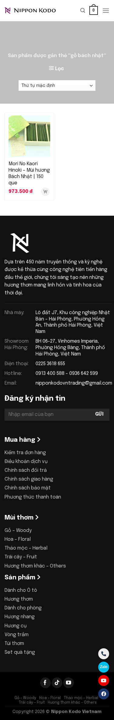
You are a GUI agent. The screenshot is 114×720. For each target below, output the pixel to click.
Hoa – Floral (18, 539)
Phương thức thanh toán (33, 497)
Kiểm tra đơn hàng (25, 452)
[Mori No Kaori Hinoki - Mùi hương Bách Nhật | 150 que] (29, 136)
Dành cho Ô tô (21, 590)
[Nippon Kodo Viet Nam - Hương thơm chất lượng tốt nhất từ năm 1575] (35, 10)
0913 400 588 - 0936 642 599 (67, 373)
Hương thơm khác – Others (35, 566)
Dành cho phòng (23, 608)
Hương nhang (20, 616)
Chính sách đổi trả (26, 470)
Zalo (103, 667)
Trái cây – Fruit (21, 557)
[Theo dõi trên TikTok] (57, 682)
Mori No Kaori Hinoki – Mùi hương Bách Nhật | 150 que (29, 173)
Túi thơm (14, 643)
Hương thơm (19, 599)
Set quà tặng (20, 652)
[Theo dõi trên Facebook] (45, 682)
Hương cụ (16, 626)
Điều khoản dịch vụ (26, 461)
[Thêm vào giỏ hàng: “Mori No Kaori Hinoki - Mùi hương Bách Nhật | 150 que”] (45, 191)
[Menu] (105, 10)
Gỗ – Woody (18, 530)
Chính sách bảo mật (28, 488)
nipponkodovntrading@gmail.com (74, 383)
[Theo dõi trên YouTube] (68, 682)
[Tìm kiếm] (82, 10)
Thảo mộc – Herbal (26, 548)
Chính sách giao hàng (29, 479)
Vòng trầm (17, 634)
